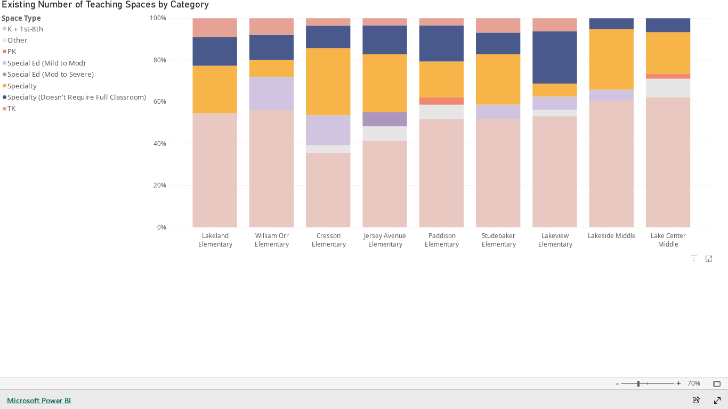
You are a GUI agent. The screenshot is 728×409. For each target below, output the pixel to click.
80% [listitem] (159, 59)
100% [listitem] (158, 17)
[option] (214, 170)
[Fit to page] (714, 384)
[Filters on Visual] (694, 259)
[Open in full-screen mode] (717, 400)
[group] (358, 125)
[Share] (696, 400)
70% (693, 383)
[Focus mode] (709, 259)
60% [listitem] (159, 101)
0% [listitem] (161, 227)
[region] (76, 131)
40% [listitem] (159, 143)
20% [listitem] (159, 185)
